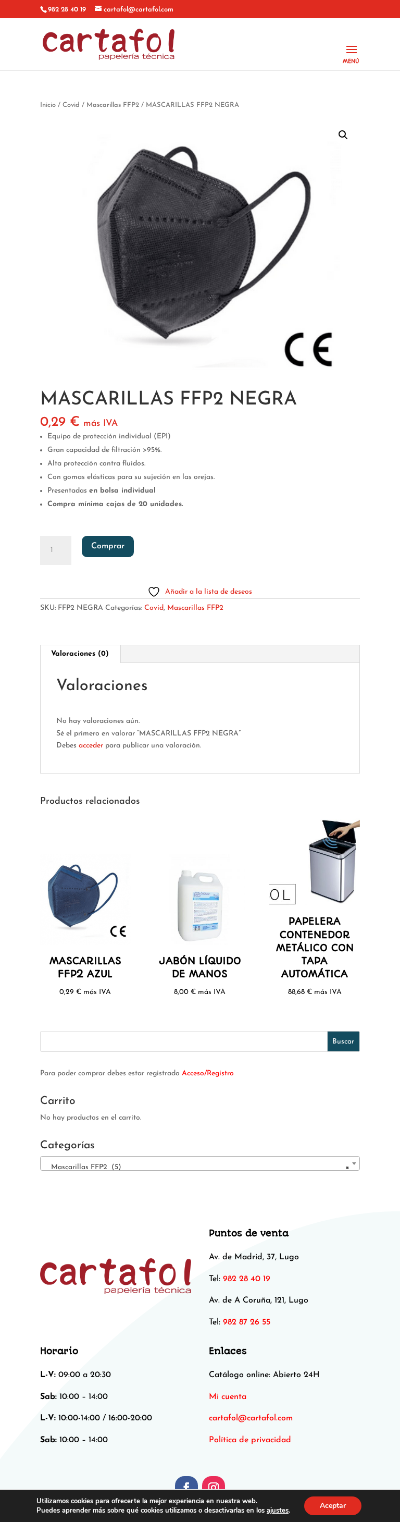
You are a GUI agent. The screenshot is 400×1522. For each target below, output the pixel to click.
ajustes (278, 1510)
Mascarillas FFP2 (112, 105)
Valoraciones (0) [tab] (80, 654)
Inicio (48, 105)
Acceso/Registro (208, 1073)
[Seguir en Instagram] (213, 1487)
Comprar (107, 546)
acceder (91, 746)
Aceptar (333, 1506)
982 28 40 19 (67, 9)
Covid (71, 105)
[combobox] (200, 1163)
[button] (343, 135)
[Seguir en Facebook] (186, 1487)
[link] (251, 1418)
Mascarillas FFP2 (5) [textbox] (197, 1167)
